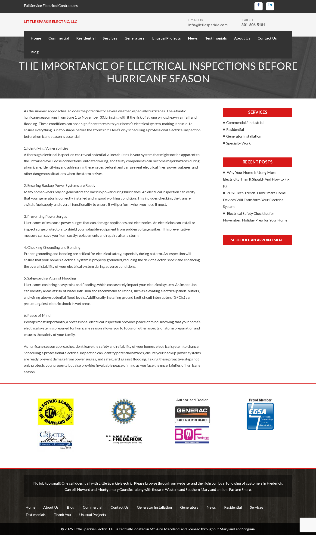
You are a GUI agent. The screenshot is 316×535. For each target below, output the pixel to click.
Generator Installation (243, 136)
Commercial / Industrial (244, 122)
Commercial (58, 38)
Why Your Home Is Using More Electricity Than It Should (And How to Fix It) (256, 179)
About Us (242, 38)
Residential (86, 38)
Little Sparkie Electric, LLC (50, 21)
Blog (35, 51)
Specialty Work (238, 143)
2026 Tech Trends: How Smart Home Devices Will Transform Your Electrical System (254, 200)
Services (110, 38)
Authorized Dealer (192, 400)
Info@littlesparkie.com (208, 25)
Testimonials (216, 38)
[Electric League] (55, 412)
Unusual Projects (166, 38)
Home (36, 38)
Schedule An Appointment (257, 240)
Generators (134, 38)
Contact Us (267, 38)
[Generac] (192, 424)
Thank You (62, 514)
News (193, 38)
